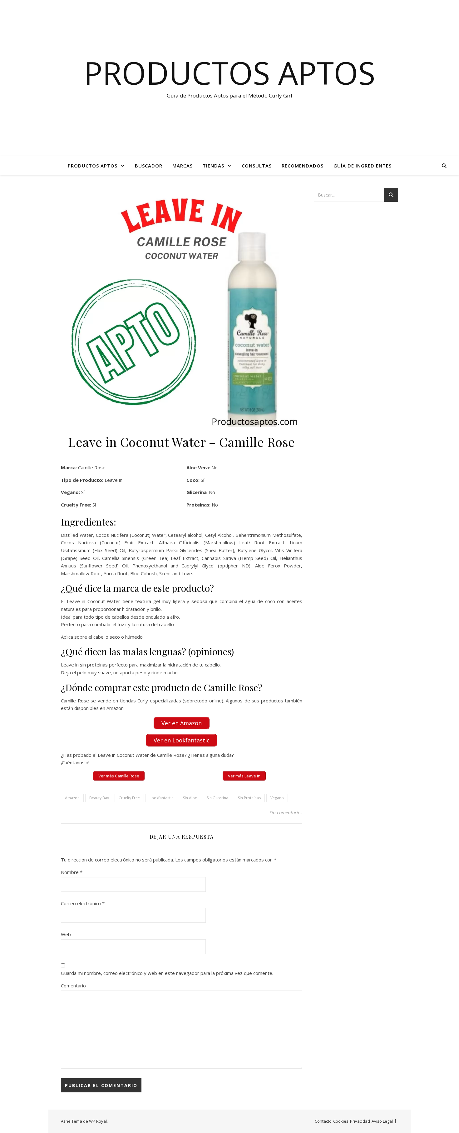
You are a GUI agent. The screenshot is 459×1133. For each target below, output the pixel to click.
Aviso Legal (382, 1121)
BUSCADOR (148, 165)
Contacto (323, 1121)
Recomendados (302, 165)
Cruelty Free (129, 798)
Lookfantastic (161, 798)
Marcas (182, 165)
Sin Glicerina (217, 798)
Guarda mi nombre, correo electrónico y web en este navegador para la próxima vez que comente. (167, 973)
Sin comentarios (285, 812)
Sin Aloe (190, 798)
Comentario (73, 985)
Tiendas (213, 165)
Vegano (277, 798)
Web (66, 934)
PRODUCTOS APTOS (92, 165)
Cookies (340, 1121)
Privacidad (360, 1121)
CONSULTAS (257, 165)
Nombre (71, 872)
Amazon (72, 798)
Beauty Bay (99, 798)
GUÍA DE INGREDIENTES (362, 165)
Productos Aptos (229, 72)
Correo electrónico (83, 903)
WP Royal (98, 1121)
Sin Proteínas (249, 798)
